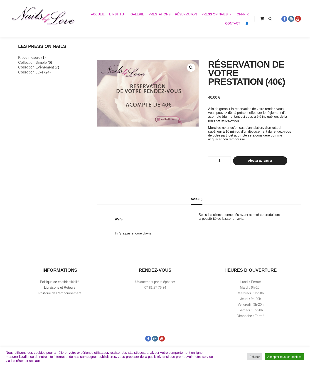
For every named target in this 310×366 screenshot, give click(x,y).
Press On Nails (215, 14)
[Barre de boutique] (262, 19)
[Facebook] (284, 19)
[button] (191, 67)
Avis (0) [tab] (196, 199)
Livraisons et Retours (60, 287)
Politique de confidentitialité (59, 282)
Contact (232, 23)
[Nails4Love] (43, 18)
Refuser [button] (254, 357)
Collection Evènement (36, 67)
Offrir (243, 14)
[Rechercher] (270, 19)
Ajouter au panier (260, 160)
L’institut (117, 14)
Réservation (186, 14)
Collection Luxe (30, 72)
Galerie (137, 14)
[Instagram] (291, 19)
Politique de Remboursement (59, 293)
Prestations (159, 14)
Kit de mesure (29, 57)
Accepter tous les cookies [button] (284, 357)
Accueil (98, 14)
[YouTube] (298, 19)
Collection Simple (32, 62)
